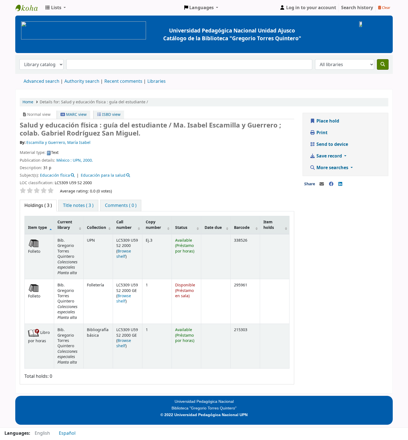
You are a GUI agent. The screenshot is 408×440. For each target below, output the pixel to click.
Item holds (268, 224)
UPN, (77, 160)
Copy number (153, 224)
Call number (124, 224)
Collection (96, 228)
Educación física (55, 175)
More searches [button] (332, 167)
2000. (88, 160)
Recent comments (123, 81)
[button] (55, 7)
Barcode (242, 228)
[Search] (383, 64)
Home (27, 102)
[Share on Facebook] (331, 184)
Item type (37, 228)
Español (67, 433)
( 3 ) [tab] (38, 205)
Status (181, 228)
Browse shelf (123, 253)
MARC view (76, 115)
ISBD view (110, 115)
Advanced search (41, 81)
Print (321, 132)
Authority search (81, 81)
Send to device (331, 144)
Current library (64, 224)
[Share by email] (321, 184)
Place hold (327, 121)
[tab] (78, 205)
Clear (385, 7)
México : (64, 160)
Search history (357, 7)
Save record (329, 156)
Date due (213, 228)
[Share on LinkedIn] (340, 184)
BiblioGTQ (29, 7)
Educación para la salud (103, 175)
